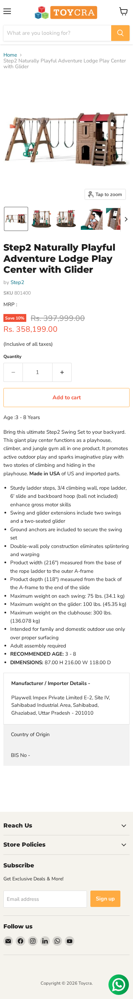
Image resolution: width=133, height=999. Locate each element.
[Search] (120, 33)
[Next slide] (125, 219)
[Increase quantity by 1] (62, 372)
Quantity (12, 356)
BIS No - (20, 755)
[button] (16, 218)
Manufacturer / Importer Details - (50, 683)
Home (10, 55)
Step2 (17, 282)
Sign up (105, 899)
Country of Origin (30, 734)
